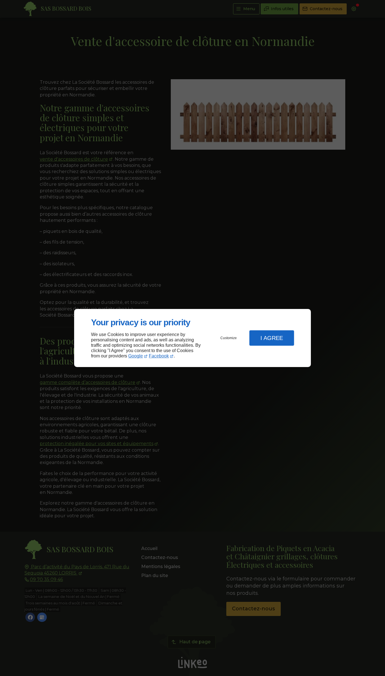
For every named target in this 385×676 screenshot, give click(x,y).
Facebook (159, 356)
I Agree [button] (271, 338)
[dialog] (192, 338)
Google (135, 356)
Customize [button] (228, 338)
